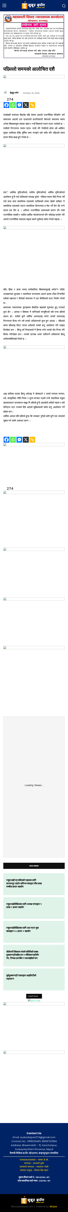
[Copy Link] (32, 105)
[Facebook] (6, 105)
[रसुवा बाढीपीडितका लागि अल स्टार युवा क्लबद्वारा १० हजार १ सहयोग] (53, 932)
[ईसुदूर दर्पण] (6, 93)
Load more (33, 996)
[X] (26, 105)
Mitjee (53, 1206)
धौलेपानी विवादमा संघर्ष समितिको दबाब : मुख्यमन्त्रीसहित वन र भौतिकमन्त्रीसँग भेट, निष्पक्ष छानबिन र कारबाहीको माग (22, 955)
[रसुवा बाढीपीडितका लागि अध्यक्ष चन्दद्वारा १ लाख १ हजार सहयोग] (53, 908)
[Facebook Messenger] (19, 105)
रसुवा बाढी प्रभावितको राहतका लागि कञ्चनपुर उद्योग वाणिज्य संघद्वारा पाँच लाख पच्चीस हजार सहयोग (24, 883)
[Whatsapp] (13, 105)
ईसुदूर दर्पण (14, 93)
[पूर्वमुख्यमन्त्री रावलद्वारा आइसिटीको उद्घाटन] (53, 979)
